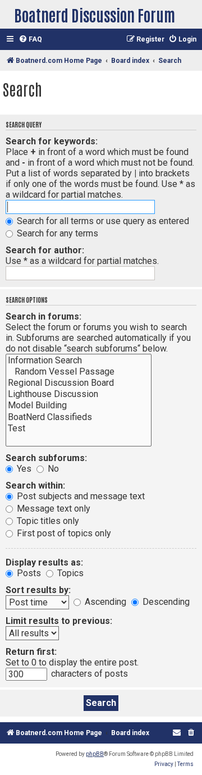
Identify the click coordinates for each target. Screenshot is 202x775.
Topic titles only (47, 521)
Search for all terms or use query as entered (102, 221)
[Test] (78, 428)
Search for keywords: (52, 141)
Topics (69, 573)
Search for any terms (56, 233)
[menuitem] (30, 39)
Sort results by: (38, 590)
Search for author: (45, 250)
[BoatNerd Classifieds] (78, 417)
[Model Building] (78, 405)
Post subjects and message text (80, 496)
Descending (165, 601)
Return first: (31, 651)
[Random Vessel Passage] (78, 371)
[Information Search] (78, 360)
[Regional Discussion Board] (78, 383)
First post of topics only (63, 533)
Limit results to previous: (59, 621)
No (52, 468)
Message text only (52, 508)
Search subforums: (46, 458)
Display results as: (44, 562)
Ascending (104, 601)
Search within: (35, 485)
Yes (23, 468)
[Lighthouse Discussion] (78, 394)
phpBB (95, 754)
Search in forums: (43, 316)
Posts (28, 573)
